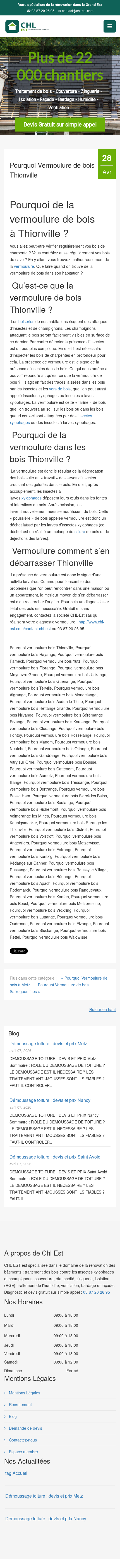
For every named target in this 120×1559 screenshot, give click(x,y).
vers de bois (60, 389)
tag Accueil (16, 1473)
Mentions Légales (24, 1392)
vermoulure (24, 266)
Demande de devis (25, 1428)
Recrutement (20, 1404)
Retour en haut (102, 1009)
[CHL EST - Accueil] (37, 26)
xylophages (31, 498)
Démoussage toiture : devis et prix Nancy (49, 1100)
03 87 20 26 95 (40, 10)
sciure (80, 531)
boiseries (26, 321)
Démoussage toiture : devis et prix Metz (48, 1043)
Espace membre (23, 1451)
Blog (12, 1416)
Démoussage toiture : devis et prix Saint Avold (54, 1156)
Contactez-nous (22, 1440)
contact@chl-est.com (75, 10)
